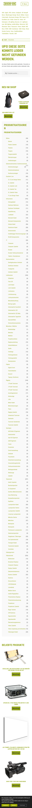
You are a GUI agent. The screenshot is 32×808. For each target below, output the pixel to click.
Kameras (10, 578)
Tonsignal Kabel (12, 543)
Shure (27, 29)
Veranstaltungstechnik (14, 463)
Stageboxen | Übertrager (14, 536)
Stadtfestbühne (18, 31)
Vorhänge (10, 352)
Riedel (23, 26)
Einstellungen (22, 805)
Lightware (24, 22)
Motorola (22, 24)
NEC (27, 24)
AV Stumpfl (25, 12)
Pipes (9, 409)
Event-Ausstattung (13, 450)
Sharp (23, 29)
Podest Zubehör (12, 144)
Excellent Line (5, 19)
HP (24, 19)
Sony (12, 31)
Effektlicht (11, 278)
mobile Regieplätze (13, 594)
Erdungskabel (11, 202)
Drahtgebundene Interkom (15, 262)
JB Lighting (11, 22)
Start (5, 40)
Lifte (9, 399)
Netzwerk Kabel (12, 218)
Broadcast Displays (13, 562)
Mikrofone (11, 520)
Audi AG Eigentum (13, 437)
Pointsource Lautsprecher (15, 530)
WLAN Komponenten (13, 237)
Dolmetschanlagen (13, 167)
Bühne (22, 15)
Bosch (18, 15)
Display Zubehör (12, 568)
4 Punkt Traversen (13, 390)
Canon (27, 15)
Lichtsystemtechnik (13, 297)
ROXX (6, 29)
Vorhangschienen (12, 355)
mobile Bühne (15, 24)
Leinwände (11, 587)
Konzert (10, 374)
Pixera (19, 26)
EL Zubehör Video (13, 192)
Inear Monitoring (12, 495)
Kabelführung (11, 211)
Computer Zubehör (13, 246)
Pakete (8, 364)
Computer (10, 243)
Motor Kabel (11, 402)
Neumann (4, 26)
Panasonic (14, 26)
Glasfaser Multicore (13, 205)
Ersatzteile (11, 447)
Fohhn (11, 19)
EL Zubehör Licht (12, 186)
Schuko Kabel (11, 224)
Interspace (5, 22)
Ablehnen (14, 805)
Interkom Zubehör (13, 272)
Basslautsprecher (12, 485)
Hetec (21, 19)
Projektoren (11, 603)
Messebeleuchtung (13, 300)
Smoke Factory (6, 31)
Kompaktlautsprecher (14, 498)
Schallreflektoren (12, 345)
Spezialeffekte (12, 320)
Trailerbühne (5, 33)
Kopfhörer (10, 501)
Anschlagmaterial (12, 393)
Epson (24, 17)
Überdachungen (12, 157)
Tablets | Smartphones (14, 256)
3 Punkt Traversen (13, 387)
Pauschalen (11, 457)
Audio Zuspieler (12, 482)
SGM (20, 29)
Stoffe (9, 348)
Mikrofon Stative (12, 517)
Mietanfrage (8, 116)
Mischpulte (11, 523)
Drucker (10, 250)
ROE (27, 26)
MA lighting (8, 24)
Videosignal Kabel (13, 632)
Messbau (10, 332)
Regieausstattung (13, 342)
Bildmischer (11, 558)
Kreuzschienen (12, 581)
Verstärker (11, 549)
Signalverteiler (12, 616)
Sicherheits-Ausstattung (14, 460)
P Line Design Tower (13, 195)
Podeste (10, 148)
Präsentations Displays (14, 597)
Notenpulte (11, 527)
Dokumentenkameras (13, 571)
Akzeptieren (5, 805)
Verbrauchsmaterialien (14, 466)
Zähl (15, 33)
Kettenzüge (11, 396)
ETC (27, 17)
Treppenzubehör (12, 154)
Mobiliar (10, 336)
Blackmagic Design (11, 15)
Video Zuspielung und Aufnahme (16, 629)
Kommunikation (10, 259)
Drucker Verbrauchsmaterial (15, 253)
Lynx (3, 24)
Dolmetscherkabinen (13, 170)
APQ (10, 12)
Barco (3, 15)
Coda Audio (5, 17)
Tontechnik (9, 479)
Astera (13, 12)
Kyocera (17, 22)
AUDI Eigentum (12, 441)
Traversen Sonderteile (14, 422)
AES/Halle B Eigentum (14, 431)
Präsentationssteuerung (14, 600)
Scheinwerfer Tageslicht (14, 316)
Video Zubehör (12, 625)
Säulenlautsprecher (13, 533)
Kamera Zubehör (12, 574)
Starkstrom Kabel (12, 227)
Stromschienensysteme (14, 323)
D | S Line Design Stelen (14, 179)
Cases (9, 444)
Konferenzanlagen (13, 173)
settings (11, 802)
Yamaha (11, 33)
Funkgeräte (11, 269)
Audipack (18, 12)
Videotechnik (9, 555)
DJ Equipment (12, 488)
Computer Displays (13, 565)
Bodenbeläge (11, 329)
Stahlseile (10, 418)
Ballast (10, 141)
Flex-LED (10, 281)
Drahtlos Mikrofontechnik (14, 492)
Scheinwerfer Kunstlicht (14, 307)
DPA (20, 17)
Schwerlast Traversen (13, 415)
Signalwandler (12, 619)
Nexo (9, 26)
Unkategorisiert (10, 552)
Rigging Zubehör (12, 412)
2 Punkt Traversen (13, 383)
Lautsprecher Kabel (13, 504)
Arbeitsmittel (11, 434)
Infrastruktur (9, 199)
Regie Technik (12, 609)
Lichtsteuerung (12, 294)
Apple (6, 12)
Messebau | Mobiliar (11, 326)
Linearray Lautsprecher (14, 514)
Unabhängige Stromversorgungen (17, 234)
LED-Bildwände (12, 584)
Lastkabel (10, 214)
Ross (3, 29)
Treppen (10, 151)
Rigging (8, 380)
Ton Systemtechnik (13, 539)
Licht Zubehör (12, 288)
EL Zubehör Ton (12, 189)
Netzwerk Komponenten (14, 221)
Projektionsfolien (12, 339)
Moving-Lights (12, 304)
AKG (3, 12)
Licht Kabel (11, 285)
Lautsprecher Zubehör (14, 511)
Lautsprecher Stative (13, 508)
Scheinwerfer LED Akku (14, 313)
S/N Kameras (11, 613)
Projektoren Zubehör (13, 606)
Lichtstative (11, 291)
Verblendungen (12, 160)
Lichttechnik (9, 275)
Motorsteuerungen (13, 406)
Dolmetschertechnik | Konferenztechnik (16, 164)
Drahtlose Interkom (13, 265)
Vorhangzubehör (12, 358)
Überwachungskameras (14, 622)
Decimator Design (14, 17)
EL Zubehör (11, 183)
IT (6, 240)
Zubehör (10, 476)
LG (20, 22)
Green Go (16, 19)
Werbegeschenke (12, 469)
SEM (10, 29)
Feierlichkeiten (12, 371)
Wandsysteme (12, 361)
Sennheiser (15, 29)
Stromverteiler (12, 230)
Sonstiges (8, 428)
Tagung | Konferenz (13, 377)
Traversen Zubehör (13, 425)
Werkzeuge (11, 472)
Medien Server (12, 590)
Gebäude (10, 453)
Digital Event (11, 367)
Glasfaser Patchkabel (13, 208)
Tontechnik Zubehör (13, 546)
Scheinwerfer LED (12, 310)
